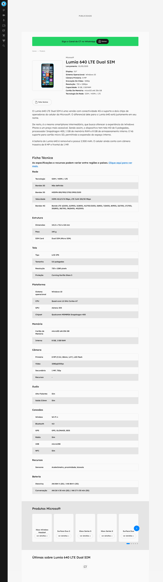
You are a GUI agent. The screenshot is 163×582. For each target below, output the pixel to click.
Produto (42, 51)
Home (34, 51)
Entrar (104, 41)
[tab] (42, 102)
